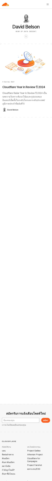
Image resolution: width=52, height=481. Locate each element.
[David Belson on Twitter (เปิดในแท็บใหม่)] (26, 36)
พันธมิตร (5, 458)
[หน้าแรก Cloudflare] (5, 4)
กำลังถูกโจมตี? (8, 470)
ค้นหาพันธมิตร (8, 462)
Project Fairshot (34, 465)
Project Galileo (34, 450)
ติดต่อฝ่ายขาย (8, 454)
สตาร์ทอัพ (6, 466)
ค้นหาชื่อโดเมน (8, 474)
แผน (4, 450)
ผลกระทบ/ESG (33, 469)
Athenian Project (35, 454)
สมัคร (45, 420)
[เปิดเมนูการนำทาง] (47, 4)
